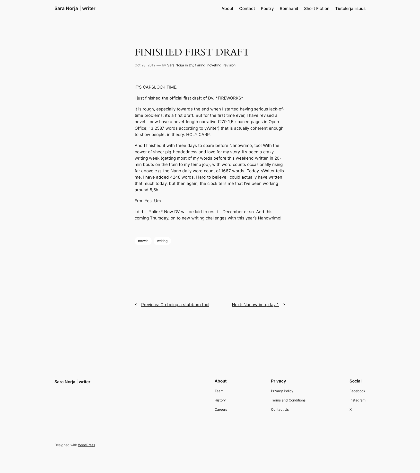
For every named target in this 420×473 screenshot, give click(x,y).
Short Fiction (316, 8)
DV (191, 65)
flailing (200, 65)
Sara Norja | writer (75, 8)
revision (229, 65)
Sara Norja (175, 65)
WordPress (86, 445)
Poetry (267, 8)
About (227, 8)
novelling (214, 65)
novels (143, 241)
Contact (247, 8)
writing (162, 241)
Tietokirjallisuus (350, 8)
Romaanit (289, 8)
